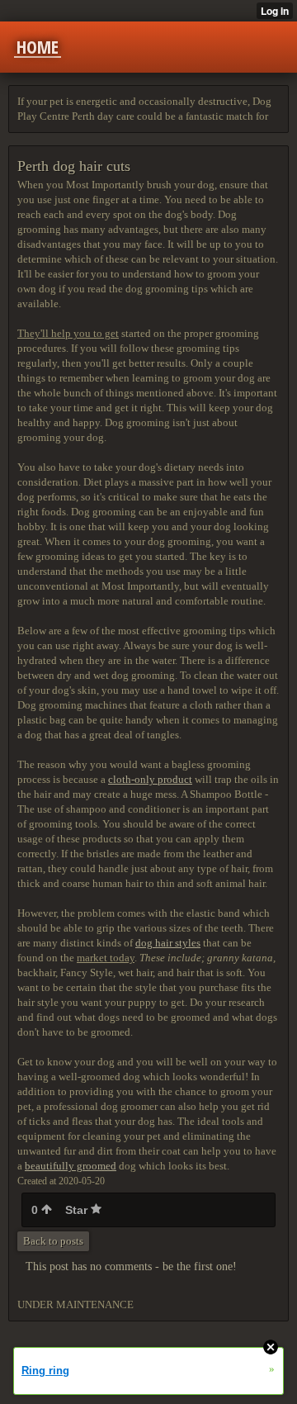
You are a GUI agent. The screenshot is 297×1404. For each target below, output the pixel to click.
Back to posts (53, 1241)
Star (78, 1210)
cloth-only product (150, 779)
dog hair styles (167, 943)
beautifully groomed (70, 1166)
